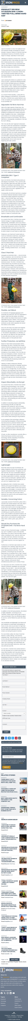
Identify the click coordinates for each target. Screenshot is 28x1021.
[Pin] (16, 738)
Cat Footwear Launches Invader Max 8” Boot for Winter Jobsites (9, 950)
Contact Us (7, 1015)
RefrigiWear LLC (8, 875)
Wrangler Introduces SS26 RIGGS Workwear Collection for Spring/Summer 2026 (9, 849)
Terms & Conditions (11, 1017)
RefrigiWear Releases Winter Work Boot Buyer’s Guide (9, 871)
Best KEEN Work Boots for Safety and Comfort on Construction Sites (9, 800)
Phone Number (6, 692)
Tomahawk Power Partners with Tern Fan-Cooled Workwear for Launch (9, 894)
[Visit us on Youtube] (14, 993)
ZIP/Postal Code (6, 718)
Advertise (13, 1015)
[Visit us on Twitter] (5, 993)
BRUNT (6, 830)
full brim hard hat (15, 313)
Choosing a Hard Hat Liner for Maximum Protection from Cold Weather (9, 790)
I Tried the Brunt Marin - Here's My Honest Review (9, 882)
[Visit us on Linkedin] (11, 993)
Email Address (6, 686)
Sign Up (6, 767)
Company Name (6, 698)
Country (4, 710)
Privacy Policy (20, 1015)
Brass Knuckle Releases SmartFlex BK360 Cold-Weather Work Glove (8, 905)
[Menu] (25, 2)
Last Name (5, 680)
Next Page (14, 959)
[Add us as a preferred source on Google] (19, 738)
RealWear (6, 942)
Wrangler (6, 852)
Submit (6, 731)
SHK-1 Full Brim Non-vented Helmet (10, 109)
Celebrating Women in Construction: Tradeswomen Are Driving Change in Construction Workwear (9, 860)
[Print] (2, 738)
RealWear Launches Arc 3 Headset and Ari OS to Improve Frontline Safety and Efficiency (9, 939)
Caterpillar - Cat (8, 953)
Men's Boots (4, 868)
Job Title (4, 704)
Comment (4, 724)
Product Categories (6, 857)
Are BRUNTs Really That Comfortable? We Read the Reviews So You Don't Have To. (9, 838)
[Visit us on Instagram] (8, 993)
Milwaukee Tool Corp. (9, 863)
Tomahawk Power (8, 897)
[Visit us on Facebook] (2, 993)
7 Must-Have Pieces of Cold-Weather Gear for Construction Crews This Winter (9, 929)
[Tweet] (12, 738)
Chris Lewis (4, 25)
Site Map (20, 1017)
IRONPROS (4, 657)
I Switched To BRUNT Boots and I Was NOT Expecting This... (8, 826)
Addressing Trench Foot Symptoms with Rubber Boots (8, 809)
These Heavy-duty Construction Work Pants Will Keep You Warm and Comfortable (9, 781)
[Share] (6, 738)
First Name (5, 674)
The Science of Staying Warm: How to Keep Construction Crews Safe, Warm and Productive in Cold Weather (9, 918)
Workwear (4, 7)
